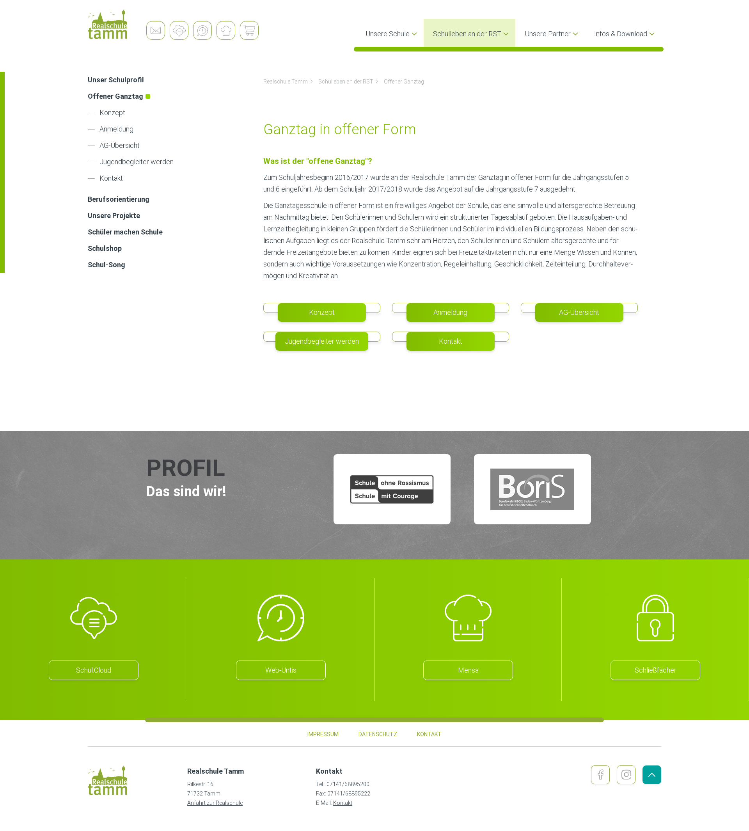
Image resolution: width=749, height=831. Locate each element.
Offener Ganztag (404, 81)
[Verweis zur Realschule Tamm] (117, 24)
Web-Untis (280, 670)
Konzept (112, 112)
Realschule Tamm (285, 81)
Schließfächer (655, 670)
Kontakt (111, 178)
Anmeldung (116, 129)
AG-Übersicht (119, 145)
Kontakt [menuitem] (429, 734)
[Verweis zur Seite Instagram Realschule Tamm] (626, 774)
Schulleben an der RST (345, 81)
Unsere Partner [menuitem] (548, 34)
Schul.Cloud (93, 670)
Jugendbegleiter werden (136, 162)
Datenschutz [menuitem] (378, 734)
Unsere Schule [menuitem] (388, 34)
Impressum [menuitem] (323, 734)
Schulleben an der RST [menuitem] (467, 34)
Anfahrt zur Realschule (215, 803)
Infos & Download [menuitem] (620, 34)
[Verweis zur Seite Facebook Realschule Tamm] (600, 774)
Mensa (468, 670)
